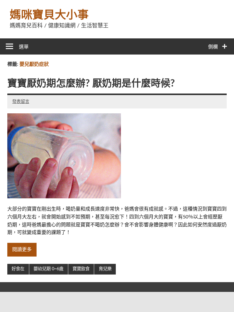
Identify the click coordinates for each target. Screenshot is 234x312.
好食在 (18, 269)
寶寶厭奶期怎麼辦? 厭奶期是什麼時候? (91, 83)
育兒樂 (105, 269)
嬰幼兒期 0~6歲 (48, 269)
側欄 (213, 46)
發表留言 (20, 101)
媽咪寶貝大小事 (49, 15)
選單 (24, 46)
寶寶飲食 (81, 269)
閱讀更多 (22, 249)
